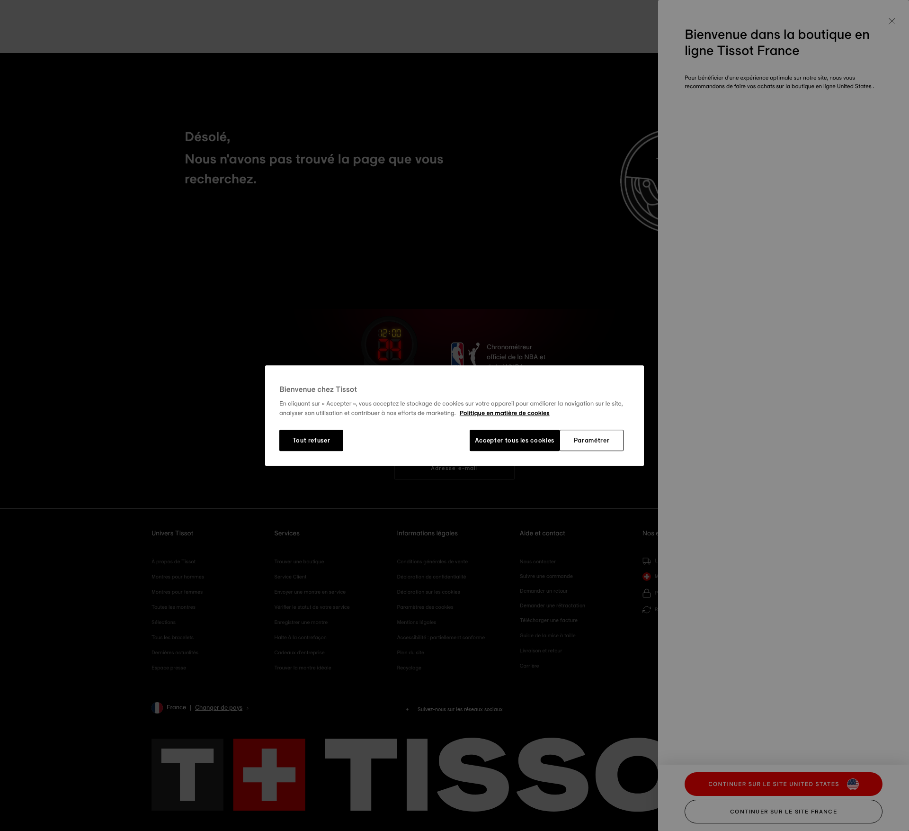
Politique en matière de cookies (505, 413)
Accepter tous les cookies (514, 440)
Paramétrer (592, 440)
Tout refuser (311, 440)
